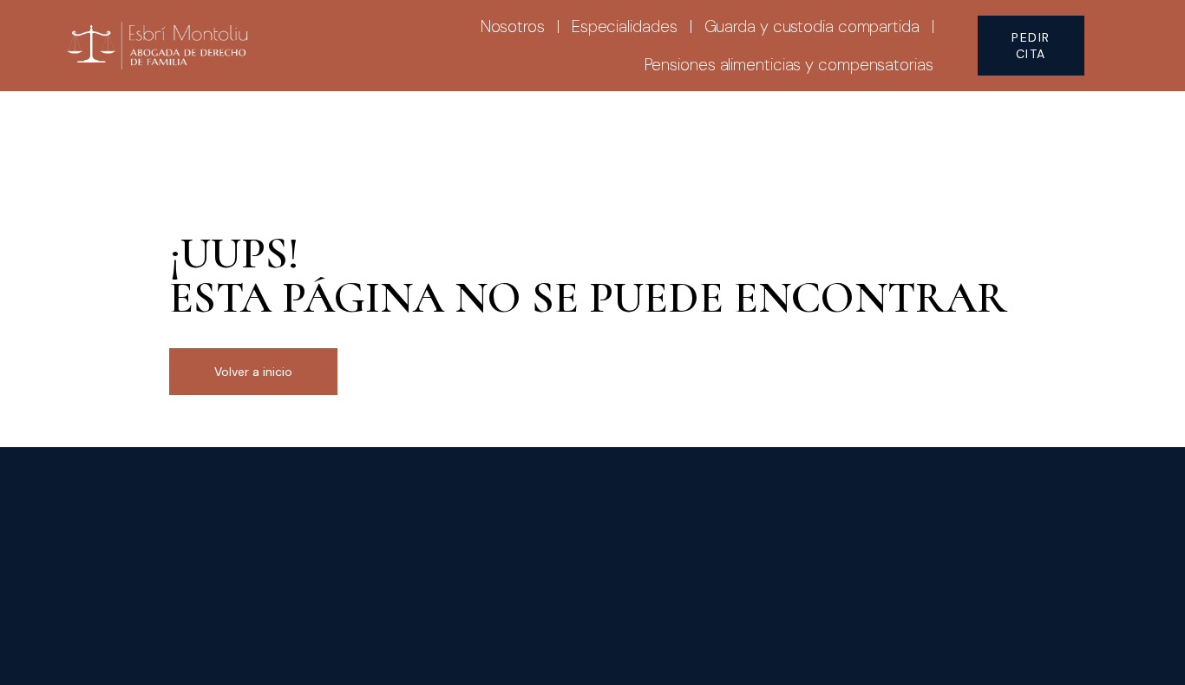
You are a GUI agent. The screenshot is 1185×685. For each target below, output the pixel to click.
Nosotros (513, 26)
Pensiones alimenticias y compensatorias (789, 65)
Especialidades (625, 26)
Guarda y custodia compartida (812, 26)
